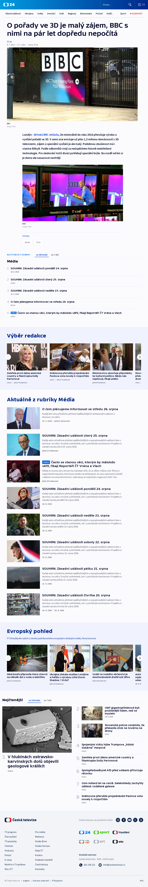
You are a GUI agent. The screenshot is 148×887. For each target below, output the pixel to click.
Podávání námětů (43, 859)
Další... (110, 13)
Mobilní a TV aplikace (15, 864)
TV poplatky (11, 841)
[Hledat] (130, 4)
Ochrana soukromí (41, 880)
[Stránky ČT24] (84, 832)
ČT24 (9, 41)
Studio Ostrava (42, 845)
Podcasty (9, 850)
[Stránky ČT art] (99, 841)
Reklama (39, 836)
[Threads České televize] (141, 820)
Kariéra (38, 855)
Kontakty (40, 869)
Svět (61, 13)
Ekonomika (86, 13)
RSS (141, 880)
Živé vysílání (10, 836)
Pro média (40, 832)
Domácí (51, 13)
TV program (10, 832)
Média (27, 242)
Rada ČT (39, 850)
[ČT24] (9, 4)
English (26, 880)
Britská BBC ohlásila (46, 134)
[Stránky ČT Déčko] (84, 841)
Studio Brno (41, 841)
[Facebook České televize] (123, 820)
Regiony (72, 13)
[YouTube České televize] (129, 820)
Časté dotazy (41, 864)
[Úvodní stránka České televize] (21, 820)
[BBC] (72, 84)
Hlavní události (13, 13)
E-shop (8, 859)
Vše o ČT (9, 869)
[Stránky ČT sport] (101, 832)
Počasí (99, 13)
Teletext (9, 845)
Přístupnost (57, 880)
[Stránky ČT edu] (118, 841)
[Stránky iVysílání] (121, 832)
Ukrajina (29, 13)
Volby (40, 13)
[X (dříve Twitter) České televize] (135, 820)
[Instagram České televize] (118, 820)
